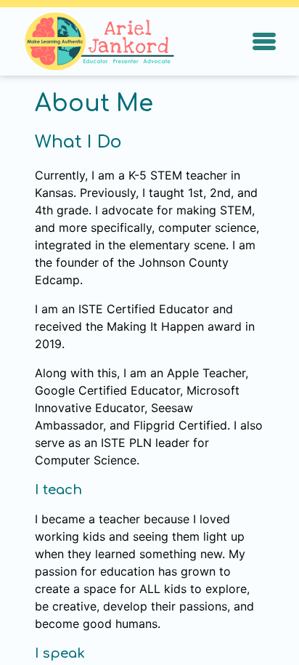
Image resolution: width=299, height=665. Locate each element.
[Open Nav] (264, 41)
